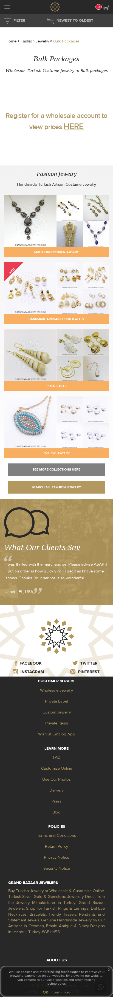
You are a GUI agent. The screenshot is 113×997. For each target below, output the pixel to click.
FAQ (56, 757)
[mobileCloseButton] (7, 7)
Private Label (56, 701)
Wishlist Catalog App (56, 734)
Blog (56, 812)
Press (56, 801)
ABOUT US (56, 960)
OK (45, 992)
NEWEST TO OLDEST (74, 20)
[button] (105, 7)
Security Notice (56, 868)
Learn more (61, 992)
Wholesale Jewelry (56, 690)
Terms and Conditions (56, 835)
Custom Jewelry (57, 712)
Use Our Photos (56, 779)
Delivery (56, 790)
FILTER (19, 20)
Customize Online (56, 768)
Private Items (56, 723)
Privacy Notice (56, 857)
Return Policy (56, 846)
